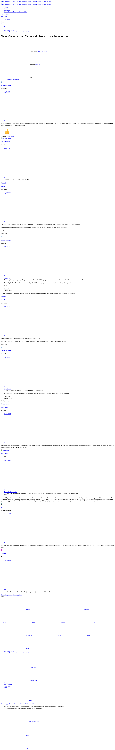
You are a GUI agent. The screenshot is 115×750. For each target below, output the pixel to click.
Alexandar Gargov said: (10, 492)
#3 (4, 221)
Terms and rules (8, 684)
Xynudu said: (7, 278)
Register (3, 26)
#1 (4, 120)
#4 (4, 275)
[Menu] (1, 3)
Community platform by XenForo (18, 703)
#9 (4, 542)
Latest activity (23, 12)
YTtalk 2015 (32, 667)
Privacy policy (8, 686)
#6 (4, 386)
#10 (5, 589)
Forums (6, 7)
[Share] (16, 106)
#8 (4, 489)
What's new (7, 10)
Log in (2, 23)
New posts (7, 9)
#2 (4, 177)
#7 (4, 442)
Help (5, 687)
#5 (4, 335)
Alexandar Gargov (42, 51)
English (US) (33, 680)
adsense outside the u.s (13, 79)
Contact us (7, 683)
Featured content (8, 12)
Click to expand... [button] (8, 290)
